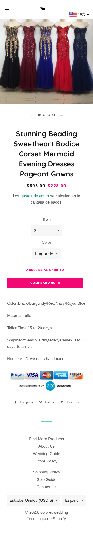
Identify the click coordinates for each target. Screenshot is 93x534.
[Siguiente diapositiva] (61, 115)
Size (47, 219)
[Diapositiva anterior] (31, 115)
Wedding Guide (46, 453)
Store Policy (46, 461)
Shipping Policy (46, 472)
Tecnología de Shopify (46, 519)
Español (72, 500)
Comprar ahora (45, 283)
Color (46, 242)
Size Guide (46, 479)
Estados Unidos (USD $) (31, 500)
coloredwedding (54, 512)
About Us (46, 446)
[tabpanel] (46, 61)
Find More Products (46, 439)
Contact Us (46, 487)
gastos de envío (35, 196)
